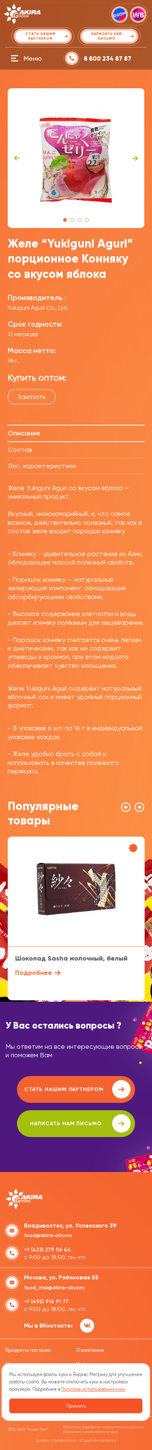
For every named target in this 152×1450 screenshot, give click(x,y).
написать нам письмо (66, 1124)
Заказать (31, 396)
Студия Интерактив (98, 1440)
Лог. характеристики (42, 466)
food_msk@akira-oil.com (54, 1288)
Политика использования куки (90, 1432)
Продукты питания (28, 1350)
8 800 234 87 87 (107, 59)
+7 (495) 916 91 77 (46, 1301)
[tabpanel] (76, 158)
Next (135, 158)
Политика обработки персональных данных (103, 1427)
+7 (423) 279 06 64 (47, 1250)
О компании (90, 1350)
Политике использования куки (93, 1389)
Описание (24, 433)
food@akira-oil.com (48, 1235)
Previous (17, 158)
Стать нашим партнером (64, 1089)
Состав (20, 450)
